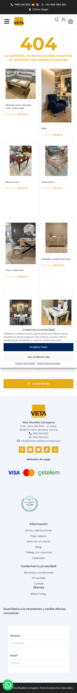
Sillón (44, 128)
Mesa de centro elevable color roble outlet (18, 106)
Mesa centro (48, 182)
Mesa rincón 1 (13, 182)
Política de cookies (25, 363)
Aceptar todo (38, 347)
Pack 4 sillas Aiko (15, 270)
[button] (7, 21)
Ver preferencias (39, 357)
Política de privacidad (48, 363)
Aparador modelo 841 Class (56, 259)
